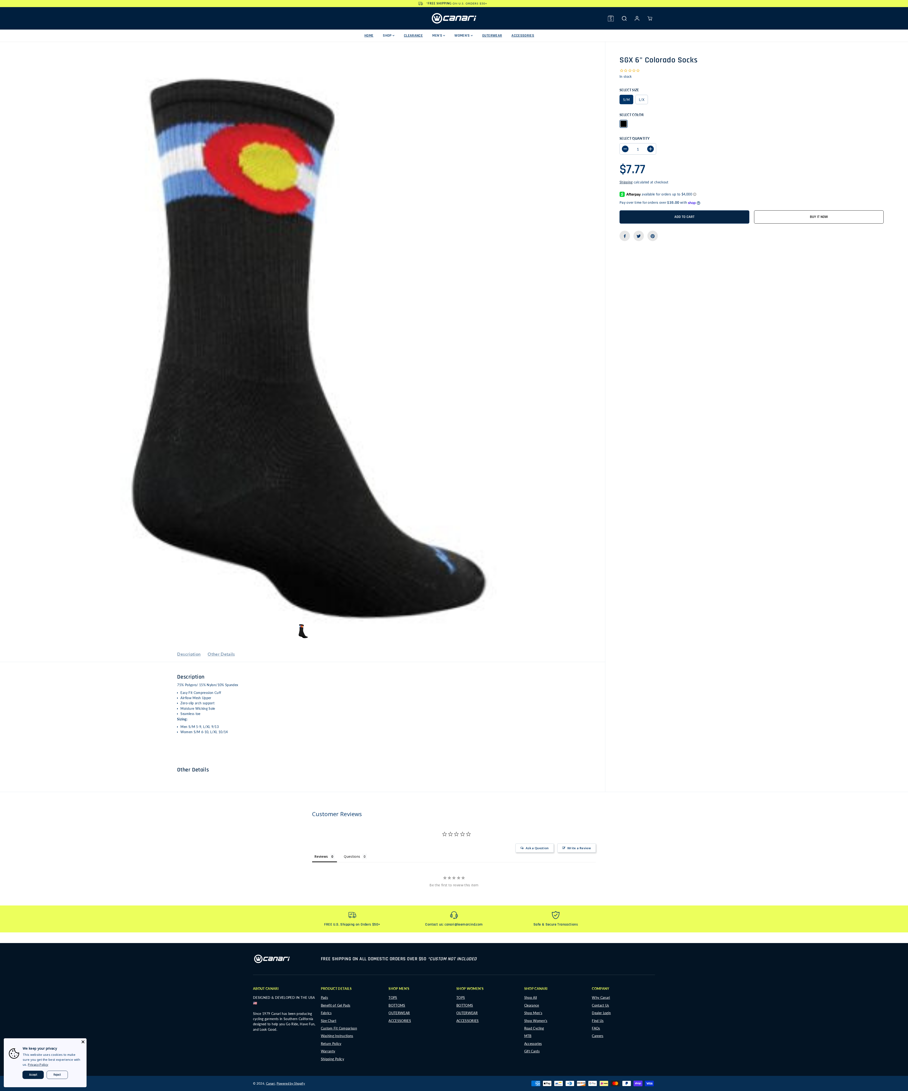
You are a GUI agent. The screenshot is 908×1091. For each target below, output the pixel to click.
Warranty (328, 1051)
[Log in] (637, 18)
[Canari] (454, 18)
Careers (597, 1036)
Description (189, 654)
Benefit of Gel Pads (335, 1005)
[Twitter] (638, 236)
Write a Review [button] (579, 848)
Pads (324, 998)
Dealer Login (601, 1013)
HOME (368, 35)
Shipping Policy (332, 1059)
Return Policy (331, 1044)
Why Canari (601, 998)
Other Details (221, 654)
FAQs (596, 1028)
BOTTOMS (397, 1005)
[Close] (83, 1041)
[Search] (624, 18)
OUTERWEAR (492, 35)
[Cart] (650, 18)
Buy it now (819, 217)
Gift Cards (532, 1051)
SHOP (388, 35)
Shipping (626, 182)
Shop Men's (533, 1013)
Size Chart (328, 1021)
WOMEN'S (462, 35)
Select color (632, 115)
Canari (270, 1083)
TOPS (393, 998)
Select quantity (635, 138)
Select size (629, 90)
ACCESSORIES (522, 35)
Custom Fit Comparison (339, 1028)
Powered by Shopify (291, 1083)
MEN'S (437, 35)
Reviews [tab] (321, 856)
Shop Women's (535, 1021)
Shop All (530, 998)
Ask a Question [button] (537, 848)
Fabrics (326, 1013)
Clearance (531, 1005)
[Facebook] (625, 236)
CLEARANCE (413, 35)
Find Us (597, 1021)
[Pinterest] (652, 236)
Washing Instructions (337, 1036)
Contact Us (600, 1005)
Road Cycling (534, 1028)
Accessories (533, 1044)
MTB (528, 1036)
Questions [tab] (352, 856)
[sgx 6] (302, 344)
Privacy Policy (38, 1064)
